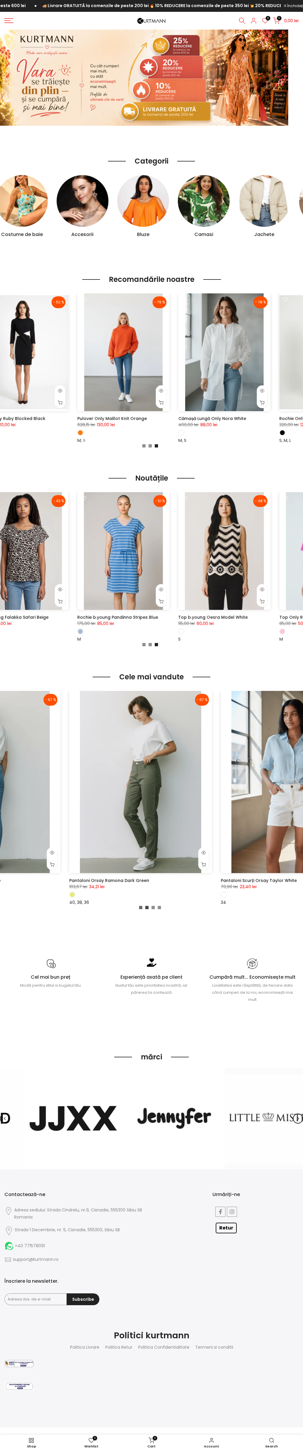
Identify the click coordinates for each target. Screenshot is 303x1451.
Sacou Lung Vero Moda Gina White (215, 880)
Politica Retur (118, 1347)
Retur (226, 1227)
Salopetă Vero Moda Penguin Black (247, 418)
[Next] (298, 1119)
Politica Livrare (84, 1347)
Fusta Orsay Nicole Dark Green (60, 880)
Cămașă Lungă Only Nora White (41, 418)
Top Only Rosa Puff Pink (133, 617)
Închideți (294, 6)
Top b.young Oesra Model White (42, 617)
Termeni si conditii (214, 1347)
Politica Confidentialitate (163, 1347)
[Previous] (5, 1119)
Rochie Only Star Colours (236, 617)
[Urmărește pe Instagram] (232, 1212)
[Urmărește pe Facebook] (220, 1212)
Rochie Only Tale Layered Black (142, 418)
